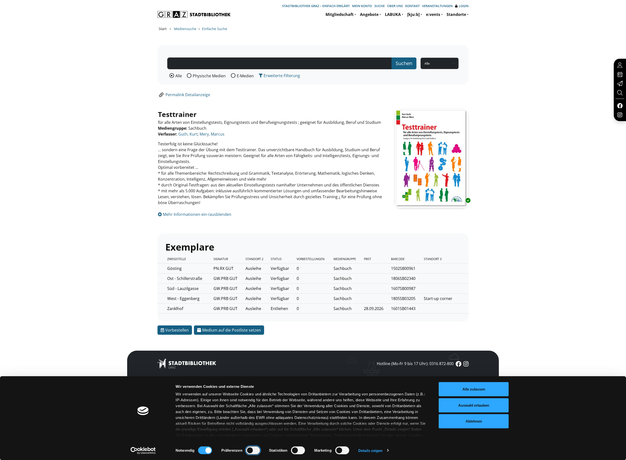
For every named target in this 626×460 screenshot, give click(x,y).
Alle (178, 76)
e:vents (433, 14)
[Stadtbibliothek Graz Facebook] (619, 105)
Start (163, 28)
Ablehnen (474, 421)
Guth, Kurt (188, 134)
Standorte (456, 14)
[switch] (253, 450)
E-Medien (245, 76)
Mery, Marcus (212, 134)
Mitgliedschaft (339, 14)
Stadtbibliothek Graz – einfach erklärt (316, 6)
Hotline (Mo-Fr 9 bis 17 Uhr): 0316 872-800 (415, 363)
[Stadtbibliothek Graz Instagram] (620, 114)
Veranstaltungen (437, 6)
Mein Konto (362, 6)
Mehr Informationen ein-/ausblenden (196, 214)
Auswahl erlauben (473, 405)
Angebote (369, 14)
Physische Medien (209, 76)
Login (464, 6)
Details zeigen (370, 450)
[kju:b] (413, 14)
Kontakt (412, 6)
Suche (379, 6)
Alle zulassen (473, 389)
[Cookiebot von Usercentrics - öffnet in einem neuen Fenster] (143, 450)
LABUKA (393, 14)
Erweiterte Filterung (281, 75)
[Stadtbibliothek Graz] (194, 14)
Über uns (395, 6)
